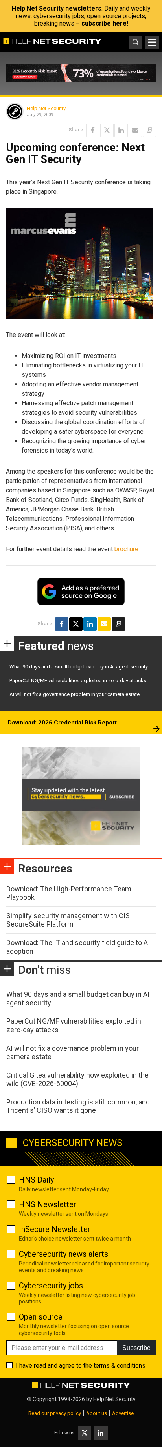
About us (96, 1413)
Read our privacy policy (54, 1413)
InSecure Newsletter (54, 1229)
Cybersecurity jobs (51, 1285)
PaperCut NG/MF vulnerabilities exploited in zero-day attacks (77, 680)
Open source (41, 1317)
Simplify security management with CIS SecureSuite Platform (68, 920)
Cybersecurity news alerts (63, 1254)
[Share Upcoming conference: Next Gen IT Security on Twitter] (107, 130)
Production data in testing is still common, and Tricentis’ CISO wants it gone (78, 1106)
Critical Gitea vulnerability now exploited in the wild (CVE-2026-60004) (77, 1079)
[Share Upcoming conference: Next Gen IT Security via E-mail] (135, 130)
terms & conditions (119, 1365)
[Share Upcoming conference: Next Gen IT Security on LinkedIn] (121, 130)
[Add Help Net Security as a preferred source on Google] (149, 130)
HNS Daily (36, 1180)
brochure (126, 549)
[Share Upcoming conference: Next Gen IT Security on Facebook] (92, 130)
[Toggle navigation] (152, 42)
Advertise (123, 1413)
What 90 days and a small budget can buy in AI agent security (78, 667)
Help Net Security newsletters (56, 8)
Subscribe (136, 1347)
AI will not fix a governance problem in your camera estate (74, 694)
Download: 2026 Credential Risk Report (62, 722)
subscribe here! (104, 23)
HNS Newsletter (47, 1204)
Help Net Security (46, 108)
